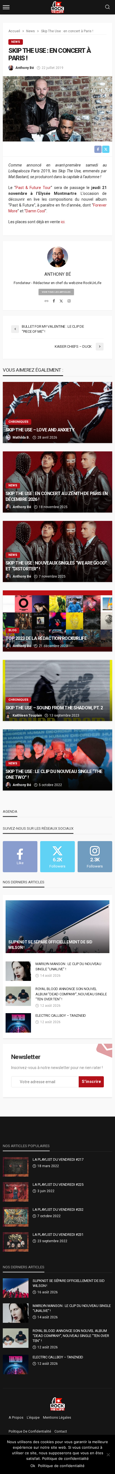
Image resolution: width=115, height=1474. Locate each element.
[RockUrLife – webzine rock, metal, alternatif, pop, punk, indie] (57, 1403)
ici (62, 222)
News (15, 42)
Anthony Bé (24, 68)
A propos (16, 1418)
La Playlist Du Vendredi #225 (58, 1184)
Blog (12, 630)
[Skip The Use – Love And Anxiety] (57, 412)
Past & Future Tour (33, 187)
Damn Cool (35, 211)
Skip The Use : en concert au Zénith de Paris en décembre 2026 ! (56, 496)
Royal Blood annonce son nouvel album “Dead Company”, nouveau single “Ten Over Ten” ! (71, 994)
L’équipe (33, 1418)
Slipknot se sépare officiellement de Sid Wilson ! (50, 945)
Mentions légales (57, 1418)
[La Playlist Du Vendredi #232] (15, 1217)
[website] (46, 301)
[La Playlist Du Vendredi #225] (15, 1192)
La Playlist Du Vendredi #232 (58, 1209)
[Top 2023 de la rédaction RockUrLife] (57, 621)
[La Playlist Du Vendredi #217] (15, 1167)
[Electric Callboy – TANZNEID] (18, 1023)
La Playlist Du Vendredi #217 (58, 1159)
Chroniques (18, 422)
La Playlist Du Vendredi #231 (58, 1234)
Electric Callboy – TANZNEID (60, 1015)
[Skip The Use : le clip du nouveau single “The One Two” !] (57, 760)
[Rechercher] (107, 7)
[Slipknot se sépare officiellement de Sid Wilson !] (57, 926)
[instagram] (69, 301)
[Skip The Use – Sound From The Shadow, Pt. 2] (57, 690)
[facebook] (54, 301)
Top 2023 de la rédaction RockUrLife (46, 638)
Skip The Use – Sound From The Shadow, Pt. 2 (54, 707)
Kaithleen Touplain (27, 715)
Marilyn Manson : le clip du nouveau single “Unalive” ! (68, 966)
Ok (32, 1465)
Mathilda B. (21, 437)
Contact (60, 1431)
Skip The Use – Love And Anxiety (40, 429)
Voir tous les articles (56, 292)
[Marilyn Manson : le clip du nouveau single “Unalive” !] (18, 971)
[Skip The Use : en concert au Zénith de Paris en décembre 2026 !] (57, 482)
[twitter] (61, 301)
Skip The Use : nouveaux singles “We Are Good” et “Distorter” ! (56, 565)
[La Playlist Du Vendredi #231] (15, 1242)
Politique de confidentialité (30, 1431)
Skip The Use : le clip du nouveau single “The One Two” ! (54, 774)
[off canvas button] (6, 7)
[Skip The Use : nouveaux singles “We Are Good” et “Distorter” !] (57, 551)
